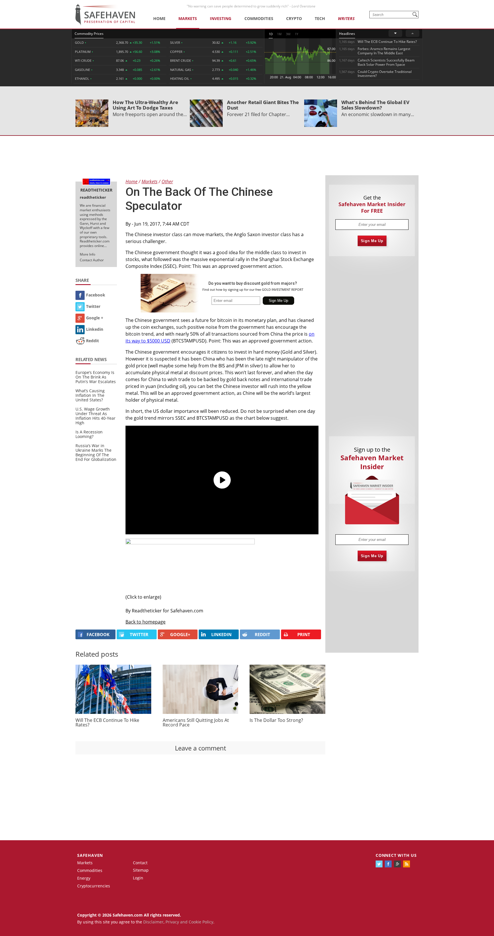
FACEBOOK (98, 634)
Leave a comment (200, 748)
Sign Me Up (372, 241)
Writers (346, 18)
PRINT (303, 634)
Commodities (258, 18)
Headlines (347, 33)
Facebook (95, 295)
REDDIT (262, 634)
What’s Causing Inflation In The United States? (90, 395)
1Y (296, 34)
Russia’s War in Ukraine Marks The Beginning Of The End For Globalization (95, 452)
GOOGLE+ (180, 634)
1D (271, 34)
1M (279, 34)
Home (159, 18)
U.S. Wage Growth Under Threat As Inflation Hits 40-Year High (95, 415)
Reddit (92, 340)
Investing (220, 18)
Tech (320, 18)
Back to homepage (146, 622)
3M (288, 34)
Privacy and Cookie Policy (189, 922)
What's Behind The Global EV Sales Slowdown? (375, 105)
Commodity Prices (89, 33)
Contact (140, 862)
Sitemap (141, 870)
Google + (94, 317)
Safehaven (90, 855)
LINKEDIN (221, 634)
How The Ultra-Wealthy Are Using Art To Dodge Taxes (145, 105)
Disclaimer (153, 922)
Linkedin (94, 329)
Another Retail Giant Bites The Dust (263, 105)
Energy (83, 878)
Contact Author (92, 260)
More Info (87, 254)
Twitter (93, 306)
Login (138, 878)
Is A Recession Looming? (89, 434)
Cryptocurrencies (93, 886)
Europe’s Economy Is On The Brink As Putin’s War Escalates (95, 377)
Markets (187, 18)
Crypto (294, 18)
